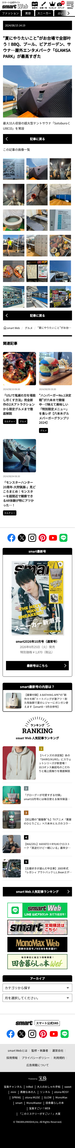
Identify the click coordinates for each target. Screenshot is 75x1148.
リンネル (45, 1092)
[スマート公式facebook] (11, 539)
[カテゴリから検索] (37, 988)
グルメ (23, 421)
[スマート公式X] (22, 539)
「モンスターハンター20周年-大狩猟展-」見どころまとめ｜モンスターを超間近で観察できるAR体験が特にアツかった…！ (19, 493)
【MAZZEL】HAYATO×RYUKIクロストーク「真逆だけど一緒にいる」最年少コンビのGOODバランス (47, 846)
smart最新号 (34, 5)
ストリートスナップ (61, 5)
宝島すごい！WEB (39, 1108)
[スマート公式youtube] (53, 539)
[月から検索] (37, 998)
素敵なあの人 (28, 1092)
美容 (28, 13)
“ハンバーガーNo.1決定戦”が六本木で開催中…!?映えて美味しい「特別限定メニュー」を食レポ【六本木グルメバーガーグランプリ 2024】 (55, 409)
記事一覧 (42, 5)
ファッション (10, 13)
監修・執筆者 (39, 1050)
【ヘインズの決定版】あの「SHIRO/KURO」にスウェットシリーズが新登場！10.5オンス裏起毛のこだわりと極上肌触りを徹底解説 (55, 763)
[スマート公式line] (63, 539)
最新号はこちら (37, 665)
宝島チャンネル (13, 1087)
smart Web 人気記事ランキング (37, 891)
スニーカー (44, 13)
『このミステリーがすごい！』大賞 (39, 1114)
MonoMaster (34, 1103)
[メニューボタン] (70, 5)
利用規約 (59, 1058)
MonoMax (61, 1097)
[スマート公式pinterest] (43, 539)
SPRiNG (16, 1097)
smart (18, 1103)
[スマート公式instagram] (32, 539)
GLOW (47, 1097)
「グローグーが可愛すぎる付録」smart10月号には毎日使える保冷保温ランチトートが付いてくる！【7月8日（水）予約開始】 (48, 797)
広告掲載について (37, 1065)
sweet (67, 1087)
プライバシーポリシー (36, 1058)
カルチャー (9, 421)
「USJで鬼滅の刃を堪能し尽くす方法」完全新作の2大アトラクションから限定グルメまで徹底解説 (19, 404)
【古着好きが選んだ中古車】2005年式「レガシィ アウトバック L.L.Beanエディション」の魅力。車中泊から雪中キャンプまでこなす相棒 (48, 870)
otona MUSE (32, 1097)
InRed (29, 1087)
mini (13, 1092)
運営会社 (57, 1050)
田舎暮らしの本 (55, 1103)
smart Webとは (17, 1050)
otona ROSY (61, 1092)
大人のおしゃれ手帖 (48, 1087)
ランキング (52, 5)
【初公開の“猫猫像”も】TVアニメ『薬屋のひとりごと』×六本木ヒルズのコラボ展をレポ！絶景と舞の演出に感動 (47, 821)
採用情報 (12, 1058)
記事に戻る (37, 139)
